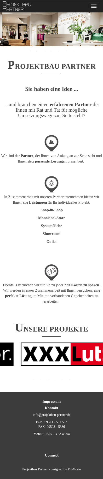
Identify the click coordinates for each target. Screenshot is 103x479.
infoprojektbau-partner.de (51, 415)
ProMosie (74, 469)
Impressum (51, 401)
